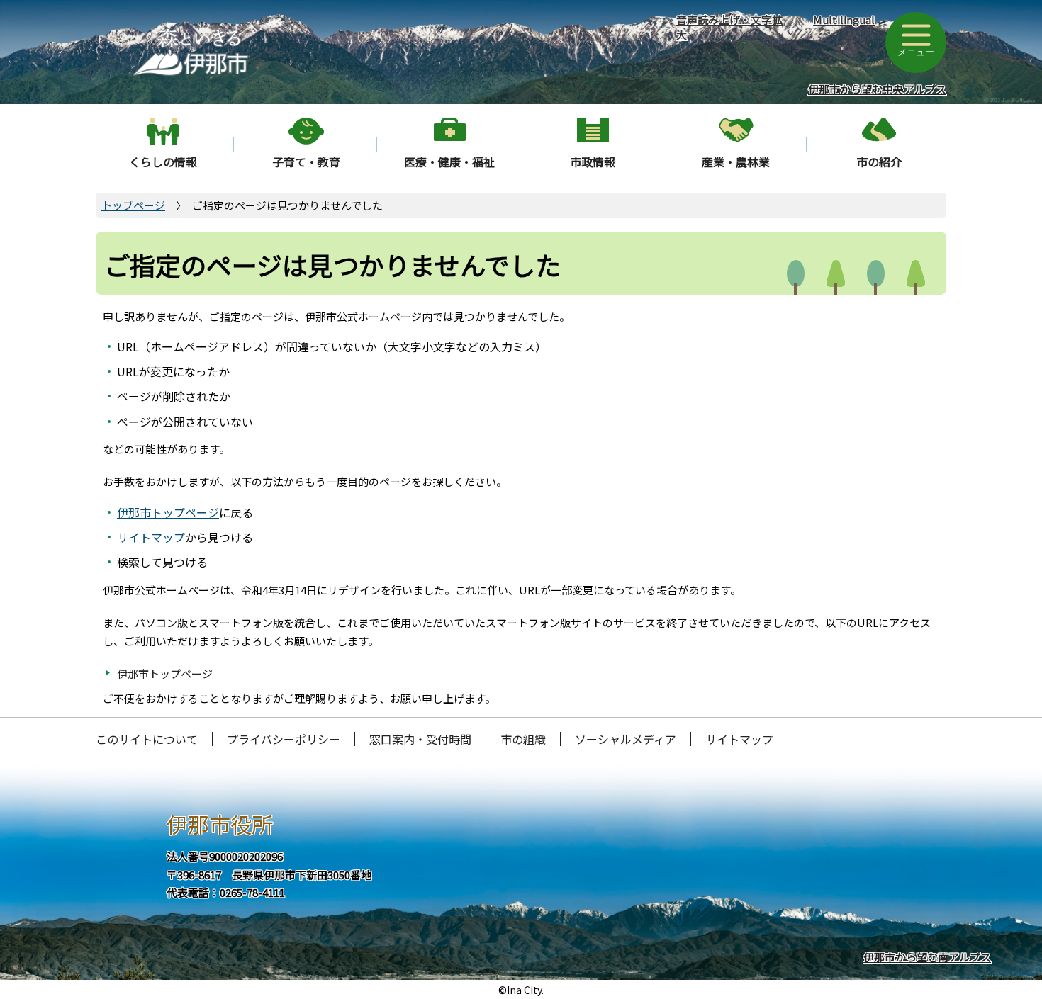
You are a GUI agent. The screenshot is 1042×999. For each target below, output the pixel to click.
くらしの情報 (163, 161)
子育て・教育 (306, 161)
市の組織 (523, 738)
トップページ (133, 205)
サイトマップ (151, 537)
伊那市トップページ (168, 512)
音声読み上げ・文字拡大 (729, 27)
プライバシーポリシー (283, 738)
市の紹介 (879, 161)
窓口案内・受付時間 (420, 738)
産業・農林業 (736, 161)
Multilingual (844, 19)
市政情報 (592, 161)
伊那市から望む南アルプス (927, 956)
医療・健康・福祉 (449, 161)
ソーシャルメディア (625, 738)
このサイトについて (147, 738)
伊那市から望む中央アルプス (877, 88)
